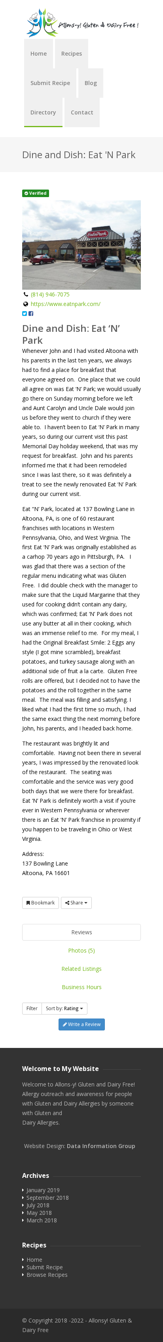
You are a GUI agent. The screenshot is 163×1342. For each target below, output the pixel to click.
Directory (43, 112)
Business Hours (82, 987)
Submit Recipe (50, 83)
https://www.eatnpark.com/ (65, 304)
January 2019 (43, 1190)
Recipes (71, 53)
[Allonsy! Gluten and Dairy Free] (81, 23)
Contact (82, 112)
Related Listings (81, 968)
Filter (32, 1008)
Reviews (81, 932)
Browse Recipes (47, 1274)
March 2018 (42, 1220)
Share (76, 902)
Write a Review (83, 1024)
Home (38, 53)
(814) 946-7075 (50, 294)
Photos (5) (81, 950)
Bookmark (42, 902)
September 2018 (48, 1197)
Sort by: (62, 1008)
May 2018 (39, 1212)
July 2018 (38, 1205)
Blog (91, 83)
